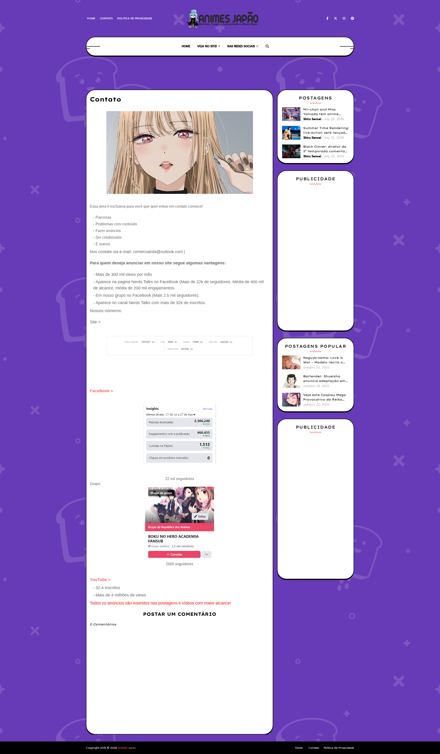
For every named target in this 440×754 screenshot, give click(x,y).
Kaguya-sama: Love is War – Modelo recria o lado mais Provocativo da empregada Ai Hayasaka (323, 360)
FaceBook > (101, 391)
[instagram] (344, 18)
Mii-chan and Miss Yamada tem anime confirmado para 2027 (323, 111)
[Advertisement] (169, 72)
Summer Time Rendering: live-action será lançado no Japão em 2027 (326, 130)
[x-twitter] (335, 18)
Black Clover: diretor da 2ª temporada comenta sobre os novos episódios (326, 149)
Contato (106, 18)
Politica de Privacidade (134, 18)
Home (91, 18)
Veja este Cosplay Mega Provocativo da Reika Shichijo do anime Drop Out (324, 397)
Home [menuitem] (186, 46)
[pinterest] (351, 18)
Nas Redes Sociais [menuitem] (241, 46)
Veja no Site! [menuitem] (207, 46)
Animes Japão (127, 748)
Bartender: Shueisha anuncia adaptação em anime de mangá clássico (324, 378)
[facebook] (327, 18)
